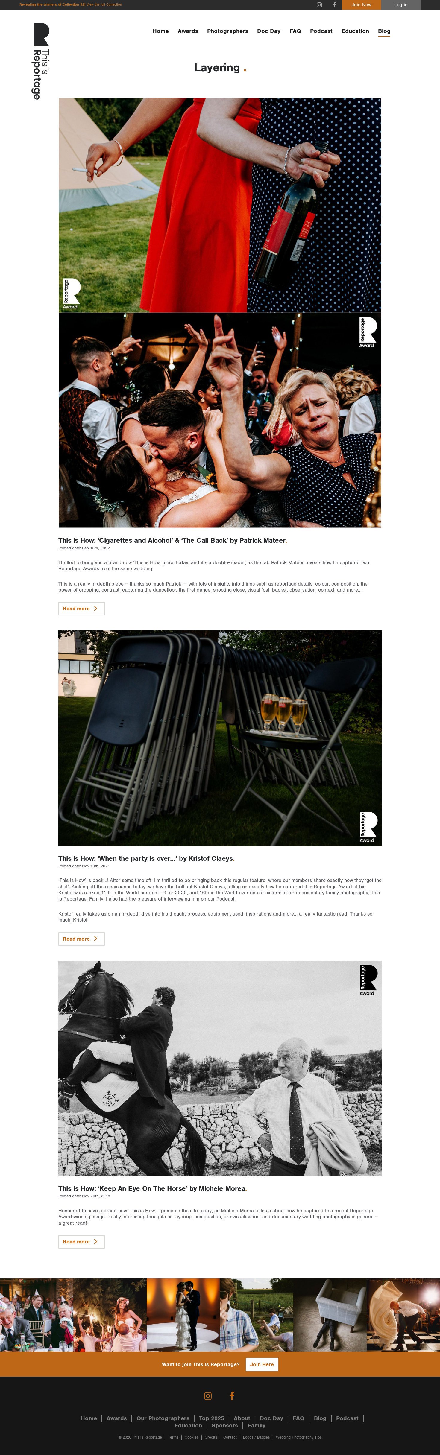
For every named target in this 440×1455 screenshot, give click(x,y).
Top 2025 (211, 1418)
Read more (77, 609)
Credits (211, 1437)
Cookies (191, 1437)
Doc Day (268, 31)
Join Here (262, 1364)
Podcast (321, 31)
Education (355, 31)
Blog (384, 31)
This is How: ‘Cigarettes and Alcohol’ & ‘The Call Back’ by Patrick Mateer (171, 540)
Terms (173, 1437)
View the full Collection (104, 4)
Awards (188, 31)
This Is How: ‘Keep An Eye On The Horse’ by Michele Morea (151, 1189)
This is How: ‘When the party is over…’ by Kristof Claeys (145, 859)
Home (161, 31)
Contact (230, 1437)
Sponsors (225, 1425)
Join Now (361, 5)
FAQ (295, 31)
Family (256, 1425)
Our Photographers (162, 1418)
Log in (401, 5)
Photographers (227, 31)
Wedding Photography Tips (298, 1437)
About (242, 1418)
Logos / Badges (256, 1437)
